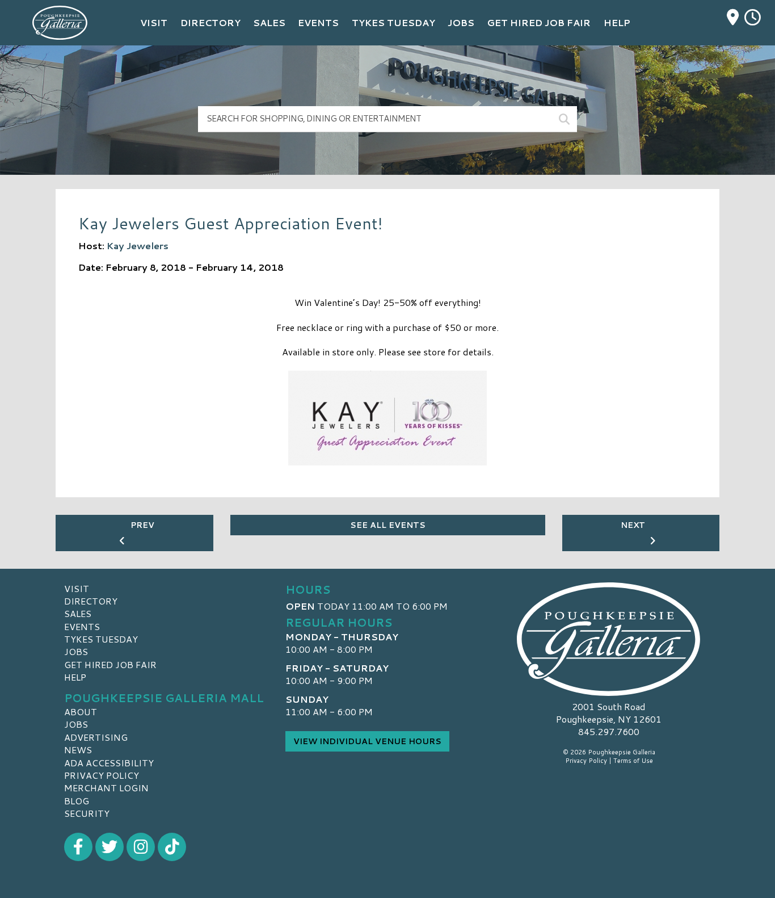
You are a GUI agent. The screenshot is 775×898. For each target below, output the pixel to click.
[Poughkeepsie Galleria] (609, 639)
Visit (76, 588)
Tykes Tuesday (101, 638)
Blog (76, 800)
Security (86, 813)
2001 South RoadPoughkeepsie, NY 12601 (609, 712)
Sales (77, 613)
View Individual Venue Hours (367, 741)
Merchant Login (106, 787)
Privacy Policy (101, 775)
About (80, 711)
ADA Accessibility (109, 762)
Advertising (96, 737)
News (78, 749)
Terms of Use (633, 760)
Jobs (76, 651)
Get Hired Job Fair (110, 664)
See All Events (388, 525)
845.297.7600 (608, 731)
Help (75, 676)
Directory (90, 600)
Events (82, 626)
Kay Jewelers (138, 245)
